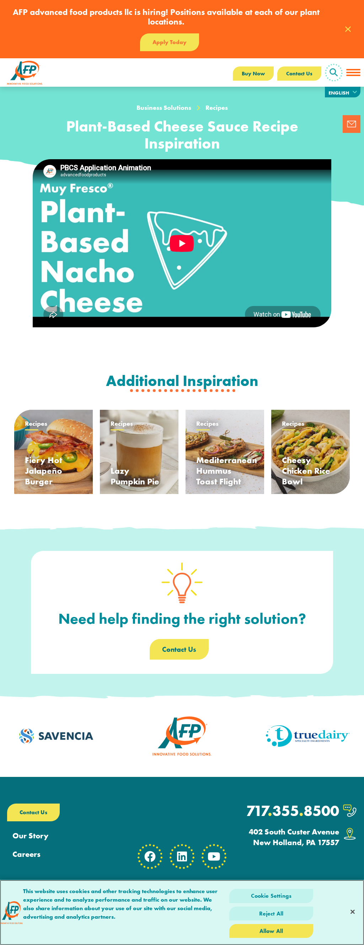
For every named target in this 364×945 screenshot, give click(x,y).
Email (351, 124)
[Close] (352, 911)
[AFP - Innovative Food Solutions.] (25, 72)
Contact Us (299, 73)
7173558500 (292, 811)
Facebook (150, 856)
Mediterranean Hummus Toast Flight (226, 471)
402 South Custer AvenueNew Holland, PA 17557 (294, 837)
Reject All (271, 913)
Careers (26, 854)
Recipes (216, 107)
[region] (182, 912)
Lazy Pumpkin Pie (135, 476)
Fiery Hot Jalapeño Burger (43, 471)
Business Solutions (163, 107)
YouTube (214, 856)
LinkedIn (182, 856)
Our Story (30, 836)
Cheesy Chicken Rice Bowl (306, 471)
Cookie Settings (271, 896)
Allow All (271, 931)
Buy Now (253, 73)
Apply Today (169, 42)
